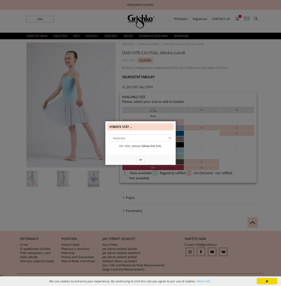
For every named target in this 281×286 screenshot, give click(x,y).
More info (203, 281)
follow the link (151, 146)
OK (140, 159)
